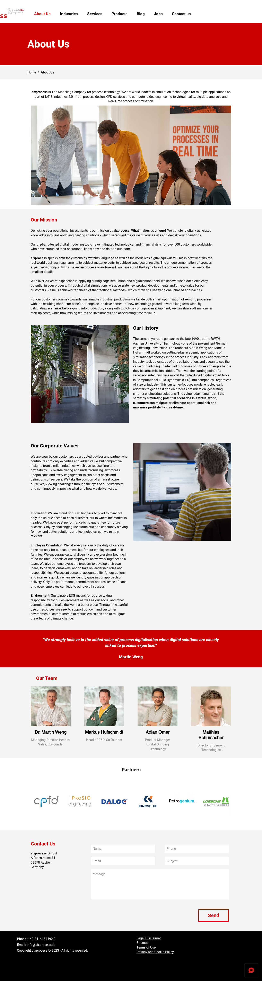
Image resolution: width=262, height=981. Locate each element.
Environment (40, 595)
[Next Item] (224, 722)
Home (31, 72)
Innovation (38, 513)
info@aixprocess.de (41, 945)
